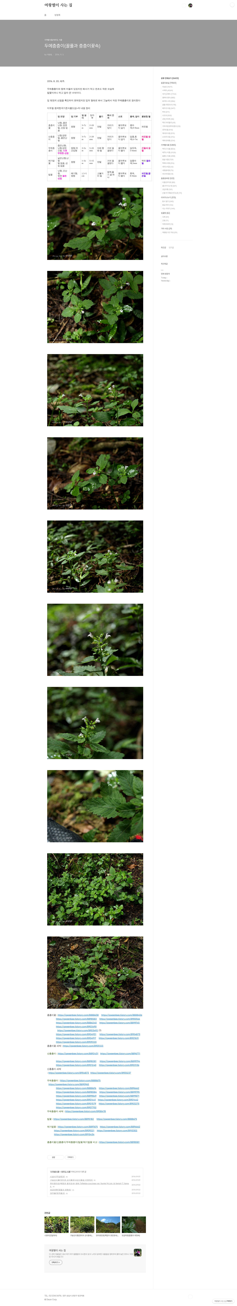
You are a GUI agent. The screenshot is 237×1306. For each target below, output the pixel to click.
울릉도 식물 (168, 156)
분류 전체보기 (170, 78)
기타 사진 (166, 228)
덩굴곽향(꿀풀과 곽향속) (60, 1190)
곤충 (165, 220)
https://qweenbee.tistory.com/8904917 (76, 1038)
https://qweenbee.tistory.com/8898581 (119, 1142)
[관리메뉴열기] (232, 5)
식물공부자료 (168, 182)
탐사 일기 (168, 201)
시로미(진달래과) (57, 1176)
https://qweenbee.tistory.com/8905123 (83, 1045)
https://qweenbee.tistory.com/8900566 (119, 1018)
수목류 (167, 90)
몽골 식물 (167, 160)
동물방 (165, 213)
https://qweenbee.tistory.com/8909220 (76, 1042)
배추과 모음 (168, 108)
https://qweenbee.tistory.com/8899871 (119, 1095)
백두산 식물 (168, 149)
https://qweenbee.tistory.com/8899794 (120, 1061)
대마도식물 (167, 167)
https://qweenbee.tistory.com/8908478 (85, 1111)
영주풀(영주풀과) (57, 1193)
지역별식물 (54, 1171)
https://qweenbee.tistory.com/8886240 (76, 1022)
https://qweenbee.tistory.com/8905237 (110, 1072)
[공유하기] (57, 1157)
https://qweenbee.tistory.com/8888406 (121, 1015)
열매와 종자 (168, 98)
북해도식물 (168, 163)
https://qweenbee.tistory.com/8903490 (76, 1026)
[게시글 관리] (61, 1157)
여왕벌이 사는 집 (58, 5)
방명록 (57, 15)
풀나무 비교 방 (169, 186)
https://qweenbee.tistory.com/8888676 (76, 1088)
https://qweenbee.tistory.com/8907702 (76, 1107)
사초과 (167, 115)
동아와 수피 (168, 101)
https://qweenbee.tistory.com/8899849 (76, 1095)
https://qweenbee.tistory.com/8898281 (76, 1061)
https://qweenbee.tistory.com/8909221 (74, 1130)
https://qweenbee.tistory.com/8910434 (74, 1134)
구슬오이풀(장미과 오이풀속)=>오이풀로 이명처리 (71, 1180)
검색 (184, 5)
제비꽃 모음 (168, 133)
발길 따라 (167, 205)
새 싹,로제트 (169, 94)
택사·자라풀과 (168, 123)
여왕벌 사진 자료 (169, 232)
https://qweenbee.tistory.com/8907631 (119, 1038)
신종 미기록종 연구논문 (172, 193)
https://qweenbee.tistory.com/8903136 (119, 1065)
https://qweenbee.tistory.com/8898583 (76, 1018)
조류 (165, 217)
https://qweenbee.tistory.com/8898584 (76, 1092)
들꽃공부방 (167, 178)
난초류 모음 (168, 137)
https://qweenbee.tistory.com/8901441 (76, 1099)
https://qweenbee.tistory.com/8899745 (119, 1022)
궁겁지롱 (167, 189)
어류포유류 (167, 224)
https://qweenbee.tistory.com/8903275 (119, 1103)
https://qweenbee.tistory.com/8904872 (68, 1072)
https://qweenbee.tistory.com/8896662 (119, 1088)
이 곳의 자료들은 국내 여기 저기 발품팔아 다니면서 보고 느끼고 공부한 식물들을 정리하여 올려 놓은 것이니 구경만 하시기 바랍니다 (91, 1255)
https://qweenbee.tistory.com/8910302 (117, 1130)
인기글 (171, 247)
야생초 (167, 87)
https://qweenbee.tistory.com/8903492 (77, 1030)
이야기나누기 (168, 197)
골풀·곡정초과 (169, 105)
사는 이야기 (168, 209)
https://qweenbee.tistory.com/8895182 (73, 1119)
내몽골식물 (167, 170)
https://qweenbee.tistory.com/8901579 (76, 1103)
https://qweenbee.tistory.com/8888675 (80, 1080)
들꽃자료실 (168, 83)
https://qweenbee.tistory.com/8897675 (78, 1126)
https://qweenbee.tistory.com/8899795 (119, 1092)
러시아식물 (167, 174)
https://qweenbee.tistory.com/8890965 (69, 1084)
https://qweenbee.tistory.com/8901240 (76, 1065)
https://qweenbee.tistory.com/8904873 (120, 1034)
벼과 (166, 112)
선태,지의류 (168, 119)
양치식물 (167, 130)
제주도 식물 (65, 1171)
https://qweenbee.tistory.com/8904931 (76, 1034)
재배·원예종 (168, 140)
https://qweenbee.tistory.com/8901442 (118, 1099)
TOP (190, 1297)
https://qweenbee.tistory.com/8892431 (78, 1053)
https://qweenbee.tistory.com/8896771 (120, 1053)
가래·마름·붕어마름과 (171, 126)
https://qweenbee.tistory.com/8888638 (78, 1015)
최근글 (163, 247)
